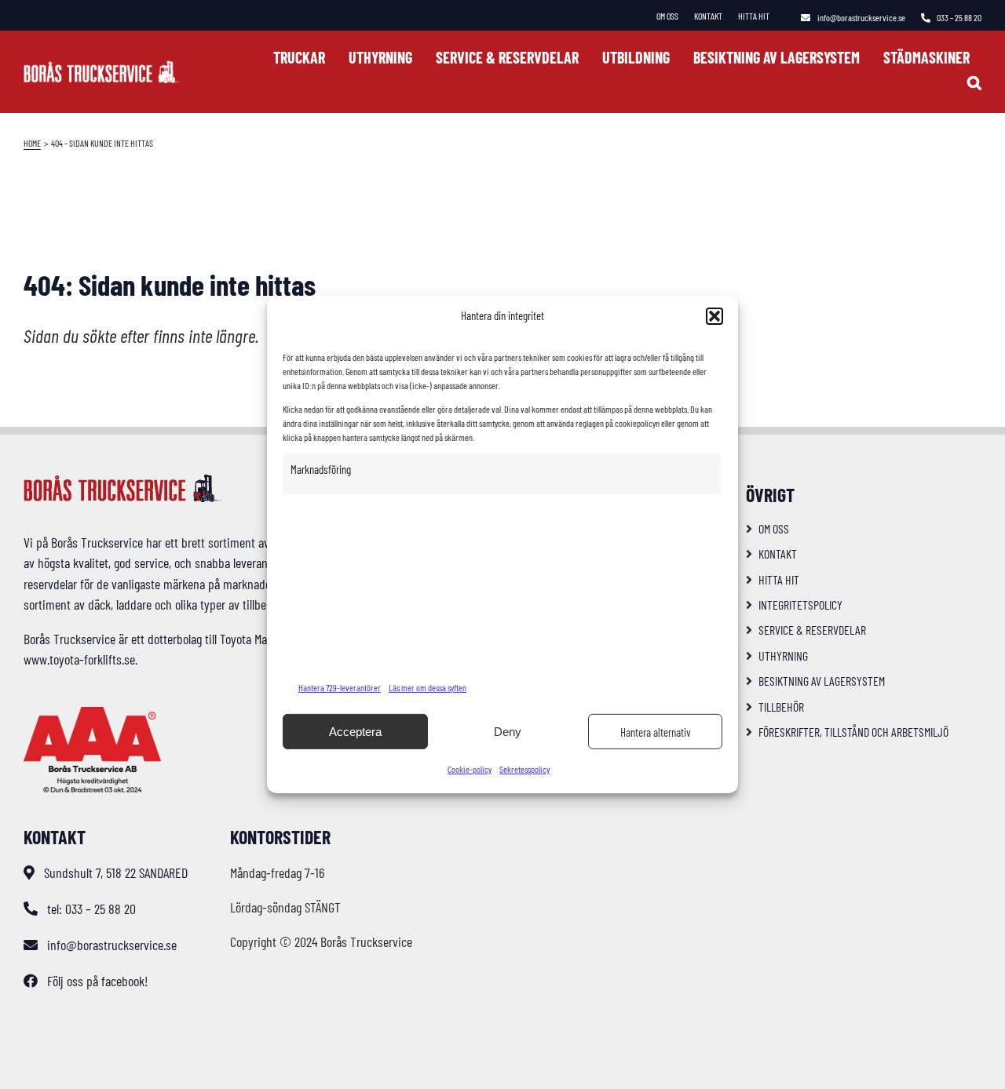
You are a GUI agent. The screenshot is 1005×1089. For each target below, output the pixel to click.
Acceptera (355, 731)
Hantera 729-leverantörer (339, 687)
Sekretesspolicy (524, 768)
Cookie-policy (470, 768)
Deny (507, 731)
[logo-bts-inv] (102, 67)
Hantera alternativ (655, 732)
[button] (714, 316)
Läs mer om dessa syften (427, 687)
